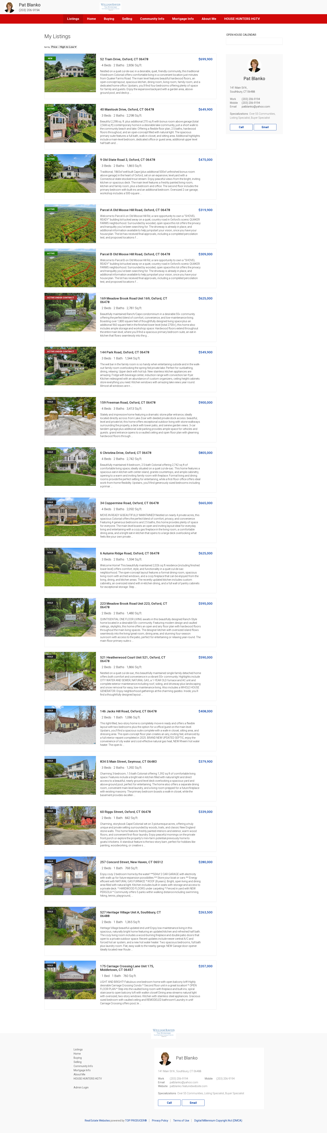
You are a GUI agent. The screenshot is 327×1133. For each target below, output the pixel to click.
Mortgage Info (183, 19)
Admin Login (81, 1087)
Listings (73, 19)
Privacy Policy (160, 1120)
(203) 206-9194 (251, 99)
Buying (109, 19)
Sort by (47, 47)
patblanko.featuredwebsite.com (188, 1086)
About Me (209, 19)
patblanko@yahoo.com (256, 106)
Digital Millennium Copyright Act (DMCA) (218, 1120)
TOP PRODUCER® (136, 1120)
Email (265, 127)
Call (241, 127)
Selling (127, 19)
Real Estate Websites (97, 1120)
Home (91, 19)
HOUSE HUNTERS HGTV (242, 19)
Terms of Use (181, 1120)
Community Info (152, 19)
